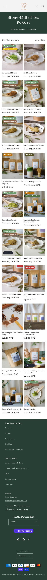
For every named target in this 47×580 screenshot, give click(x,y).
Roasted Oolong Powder (33, 258)
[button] (5, 6)
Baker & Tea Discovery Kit (12, 409)
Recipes (8, 433)
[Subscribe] (36, 522)
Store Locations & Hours (14, 463)
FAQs (7, 474)
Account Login (10, 479)
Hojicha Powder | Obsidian (12, 109)
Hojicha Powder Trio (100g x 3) (34, 296)
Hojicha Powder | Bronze (11, 258)
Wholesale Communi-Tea (14, 449)
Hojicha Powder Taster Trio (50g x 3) (12, 183)
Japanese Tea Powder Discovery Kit (32, 221)
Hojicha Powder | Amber (11, 146)
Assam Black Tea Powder (11, 295)
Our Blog (8, 444)
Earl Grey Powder (30, 73)
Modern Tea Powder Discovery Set (31, 334)
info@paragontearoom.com (16, 501)
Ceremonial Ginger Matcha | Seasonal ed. (34, 372)
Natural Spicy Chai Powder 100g (12, 334)
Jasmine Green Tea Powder (34, 146)
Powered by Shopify (27, 574)
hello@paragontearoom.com (16, 509)
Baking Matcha (29, 409)
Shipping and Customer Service (16, 468)
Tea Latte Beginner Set (32, 182)
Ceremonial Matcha (9, 73)
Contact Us (9, 485)
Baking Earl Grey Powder (11, 371)
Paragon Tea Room (13, 574)
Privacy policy (40, 574)
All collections (10, 439)
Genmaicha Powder (9, 220)
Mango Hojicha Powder (32, 109)
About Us (8, 428)
